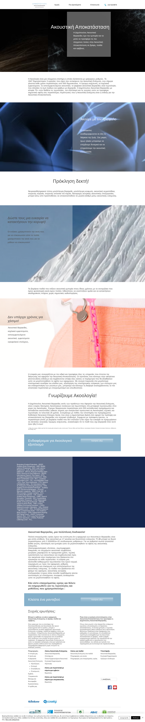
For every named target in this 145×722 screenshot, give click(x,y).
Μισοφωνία (32, 679)
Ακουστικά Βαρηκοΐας (17, 328)
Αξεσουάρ (48, 664)
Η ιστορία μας (33, 653)
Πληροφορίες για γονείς (78, 656)
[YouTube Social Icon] (115, 687)
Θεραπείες (48, 673)
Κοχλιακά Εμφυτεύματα (53, 661)
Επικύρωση (35, 671)
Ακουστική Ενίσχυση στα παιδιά (81, 653)
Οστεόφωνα (49, 656)
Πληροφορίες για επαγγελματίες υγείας (83, 658)
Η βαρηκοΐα (32, 658)
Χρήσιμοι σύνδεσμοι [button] (108, 658)
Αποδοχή (136, 718)
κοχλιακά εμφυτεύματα (18, 331)
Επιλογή (34, 666)
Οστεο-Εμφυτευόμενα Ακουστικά (56, 658)
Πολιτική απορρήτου (12, 720)
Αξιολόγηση (35, 664)
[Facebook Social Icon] (110, 687)
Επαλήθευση (35, 669)
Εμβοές (30, 674)
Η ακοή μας (32, 656)
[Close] (142, 717)
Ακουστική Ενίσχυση (35, 661)
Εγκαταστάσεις (33, 684)
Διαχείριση (124, 718)
